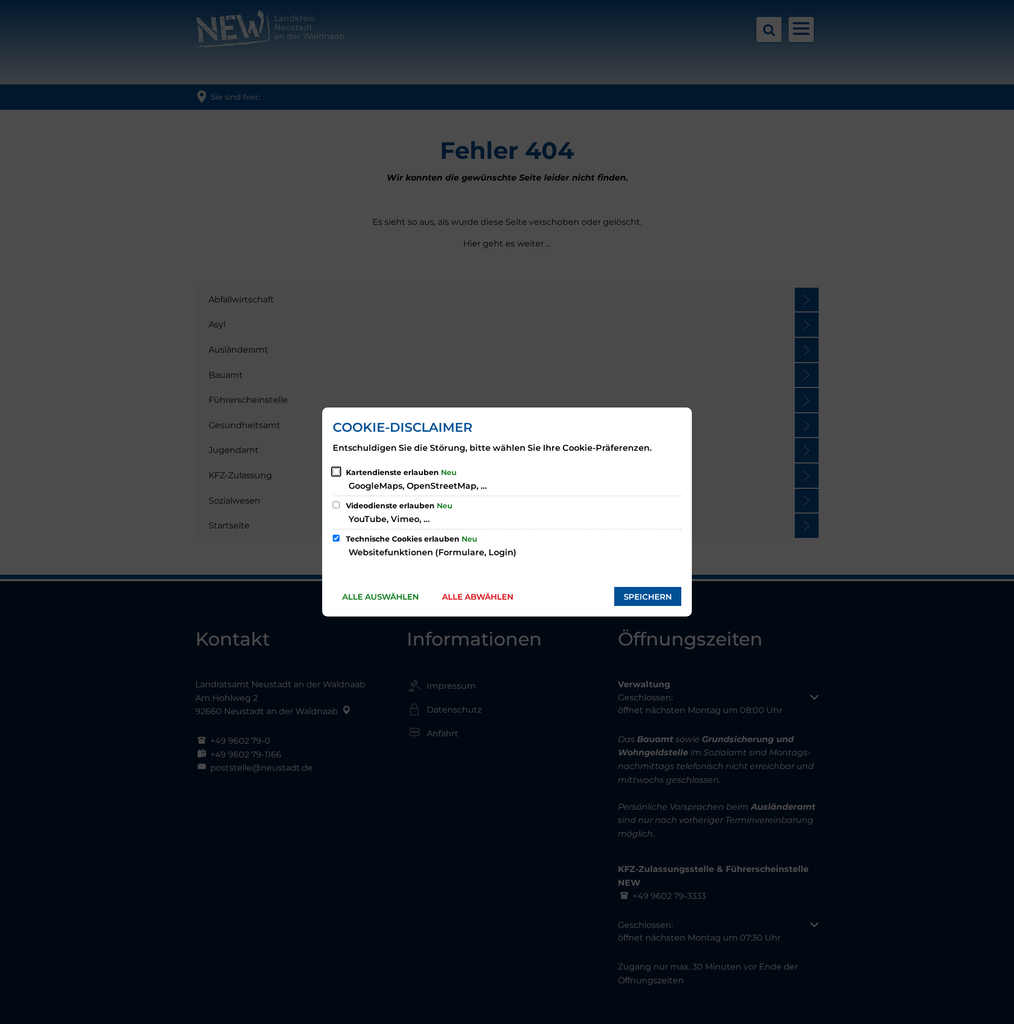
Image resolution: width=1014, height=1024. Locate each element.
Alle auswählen (380, 597)
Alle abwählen (477, 597)
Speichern (648, 597)
